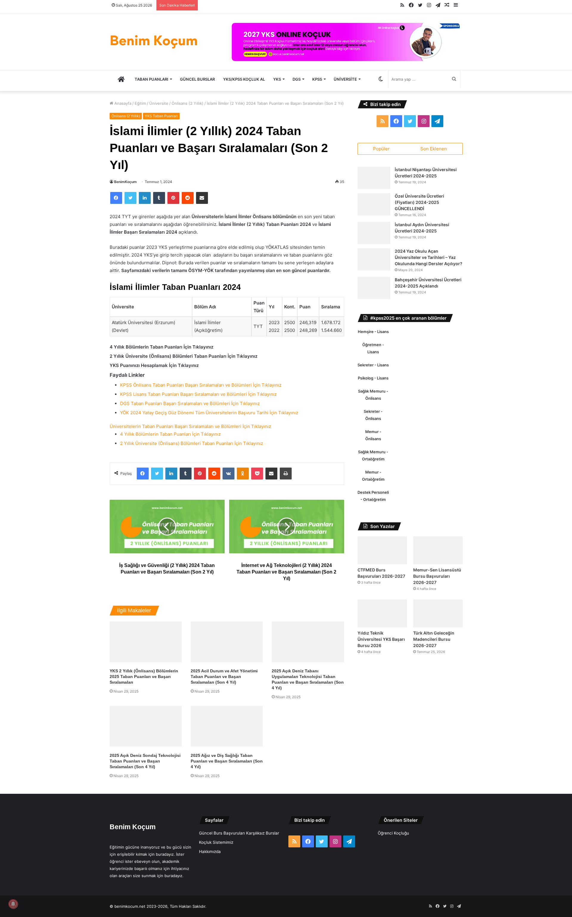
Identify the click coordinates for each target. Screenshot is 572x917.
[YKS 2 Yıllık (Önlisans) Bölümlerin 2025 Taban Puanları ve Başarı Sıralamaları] (146, 641)
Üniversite (345, 79)
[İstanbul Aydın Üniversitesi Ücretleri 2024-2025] (374, 233)
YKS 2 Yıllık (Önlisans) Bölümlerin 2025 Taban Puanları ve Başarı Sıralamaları (144, 676)
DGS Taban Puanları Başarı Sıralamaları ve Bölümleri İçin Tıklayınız (190, 403)
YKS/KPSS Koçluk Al (244, 79)
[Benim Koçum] (154, 41)
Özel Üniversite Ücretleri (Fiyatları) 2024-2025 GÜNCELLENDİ (419, 202)
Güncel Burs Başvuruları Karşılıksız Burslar (239, 833)
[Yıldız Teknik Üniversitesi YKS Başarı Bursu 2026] (382, 613)
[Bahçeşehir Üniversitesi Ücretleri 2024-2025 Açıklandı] (374, 288)
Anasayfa (122, 103)
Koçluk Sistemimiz (216, 842)
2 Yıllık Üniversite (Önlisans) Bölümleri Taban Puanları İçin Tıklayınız (191, 443)
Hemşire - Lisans (373, 331)
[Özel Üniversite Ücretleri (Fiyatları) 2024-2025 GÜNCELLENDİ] (374, 204)
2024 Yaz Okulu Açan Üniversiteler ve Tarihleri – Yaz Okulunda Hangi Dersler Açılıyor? (428, 257)
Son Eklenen (433, 148)
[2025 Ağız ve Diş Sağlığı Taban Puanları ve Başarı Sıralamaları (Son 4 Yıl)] (227, 726)
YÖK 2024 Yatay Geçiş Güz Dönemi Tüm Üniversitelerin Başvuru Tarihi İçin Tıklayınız (209, 412)
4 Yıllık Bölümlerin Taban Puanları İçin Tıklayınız (170, 434)
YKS (277, 79)
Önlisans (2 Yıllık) (187, 103)
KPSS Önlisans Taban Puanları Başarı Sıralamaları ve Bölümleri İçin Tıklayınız (201, 385)
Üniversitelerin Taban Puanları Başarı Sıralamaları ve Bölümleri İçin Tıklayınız (190, 426)
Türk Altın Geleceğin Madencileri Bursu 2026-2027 (433, 639)
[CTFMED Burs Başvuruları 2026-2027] (382, 550)
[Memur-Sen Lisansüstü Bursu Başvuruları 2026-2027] (438, 550)
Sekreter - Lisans (373, 365)
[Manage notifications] (13, 904)
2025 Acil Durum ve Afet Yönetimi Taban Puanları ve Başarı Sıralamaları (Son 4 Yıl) (224, 676)
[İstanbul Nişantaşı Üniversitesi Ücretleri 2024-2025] (374, 178)
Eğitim (140, 103)
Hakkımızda (210, 851)
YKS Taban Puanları (161, 116)
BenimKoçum (125, 181)
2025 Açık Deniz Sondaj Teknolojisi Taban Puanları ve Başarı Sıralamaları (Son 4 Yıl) (145, 761)
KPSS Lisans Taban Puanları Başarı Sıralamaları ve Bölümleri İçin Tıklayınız (198, 394)
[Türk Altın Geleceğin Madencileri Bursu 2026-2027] (438, 613)
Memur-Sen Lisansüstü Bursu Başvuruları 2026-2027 (437, 576)
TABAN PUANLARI (151, 79)
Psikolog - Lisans (373, 378)
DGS (297, 79)
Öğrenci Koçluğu (393, 833)
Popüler (381, 148)
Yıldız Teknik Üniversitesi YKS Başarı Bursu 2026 (381, 639)
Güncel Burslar (197, 79)
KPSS (317, 79)
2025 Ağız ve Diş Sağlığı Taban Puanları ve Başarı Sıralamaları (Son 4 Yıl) (227, 761)
